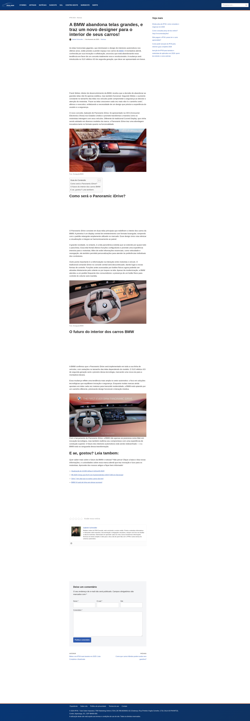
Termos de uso (114, 706)
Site (121, 601)
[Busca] (246, 5)
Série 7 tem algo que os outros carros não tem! (87, 478)
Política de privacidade (98, 706)
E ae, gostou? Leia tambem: (82, 190)
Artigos (32, 5)
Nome (75, 601)
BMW (121, 51)
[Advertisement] (107, 77)
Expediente (74, 706)
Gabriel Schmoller (77, 39)
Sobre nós (84, 706)
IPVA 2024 (72, 17)
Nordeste (85, 5)
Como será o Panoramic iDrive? (83, 184)
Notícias (42, 5)
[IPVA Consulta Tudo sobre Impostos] (8, 5)
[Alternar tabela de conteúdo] (98, 180)
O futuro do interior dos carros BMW (85, 187)
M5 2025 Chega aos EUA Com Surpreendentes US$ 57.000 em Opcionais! (97, 475)
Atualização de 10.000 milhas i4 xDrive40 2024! (87, 471)
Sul (61, 5)
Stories (22, 5)
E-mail (99, 601)
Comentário (77, 610)
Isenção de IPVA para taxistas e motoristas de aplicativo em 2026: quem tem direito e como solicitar (166, 53)
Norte (95, 5)
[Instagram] (71, 543)
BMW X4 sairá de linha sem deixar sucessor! (86, 482)
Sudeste (53, 5)
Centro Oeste (72, 5)
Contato (124, 706)
